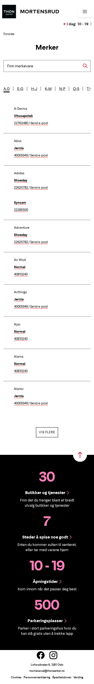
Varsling (78, 677)
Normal (19, 267)
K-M (48, 88)
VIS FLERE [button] (48, 432)
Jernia (19, 148)
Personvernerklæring (37, 677)
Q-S (76, 88)
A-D (6, 88)
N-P (62, 88)
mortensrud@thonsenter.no (47, 670)
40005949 (21, 155)
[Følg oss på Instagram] (53, 655)
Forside (8, 34)
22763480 (21, 123)
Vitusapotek (23, 116)
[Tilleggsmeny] (85, 11)
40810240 (21, 274)
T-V (89, 88)
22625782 (21, 188)
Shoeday (20, 180)
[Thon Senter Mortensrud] (30, 11)
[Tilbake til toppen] (80, 455)
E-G (20, 88)
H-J (34, 88)
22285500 (21, 210)
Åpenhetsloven (61, 677)
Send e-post (39, 123)
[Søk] (85, 65)
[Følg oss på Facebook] (40, 655)
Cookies (16, 677)
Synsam (20, 202)
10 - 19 (78, 24)
